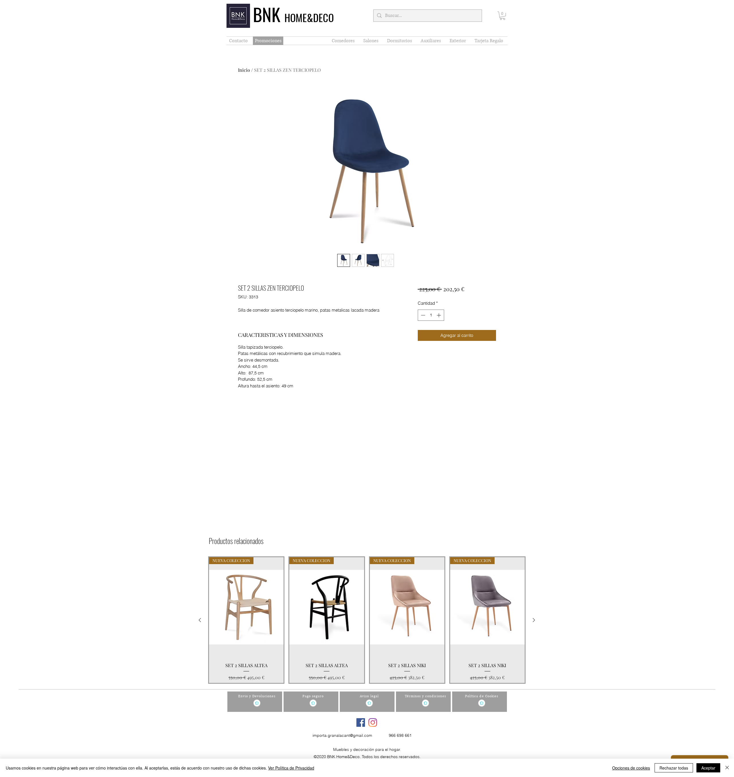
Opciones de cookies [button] (631, 768)
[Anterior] (199, 620)
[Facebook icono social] (360, 722)
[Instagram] (372, 722)
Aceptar (708, 768)
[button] (502, 15)
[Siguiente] (533, 620)
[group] (366, 620)
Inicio (244, 70)
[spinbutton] (431, 315)
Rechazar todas (673, 768)
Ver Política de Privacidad (291, 768)
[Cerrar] (727, 767)
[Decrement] (422, 315)
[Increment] (439, 315)
